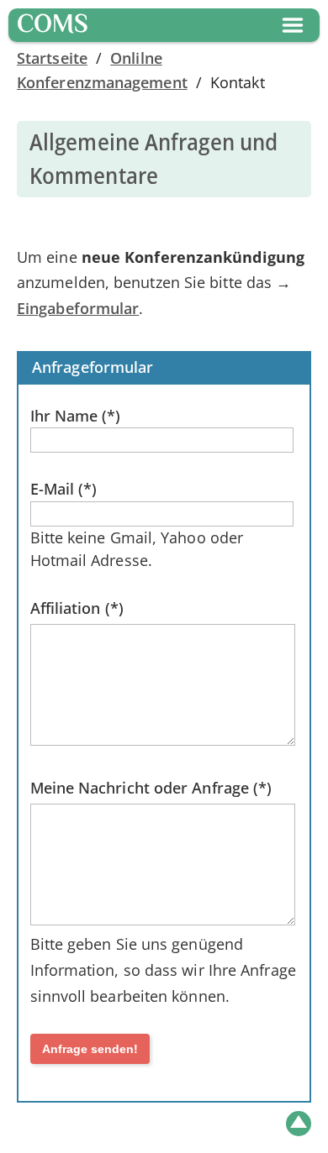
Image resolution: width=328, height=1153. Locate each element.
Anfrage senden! (90, 1049)
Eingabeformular (78, 308)
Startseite (52, 58)
